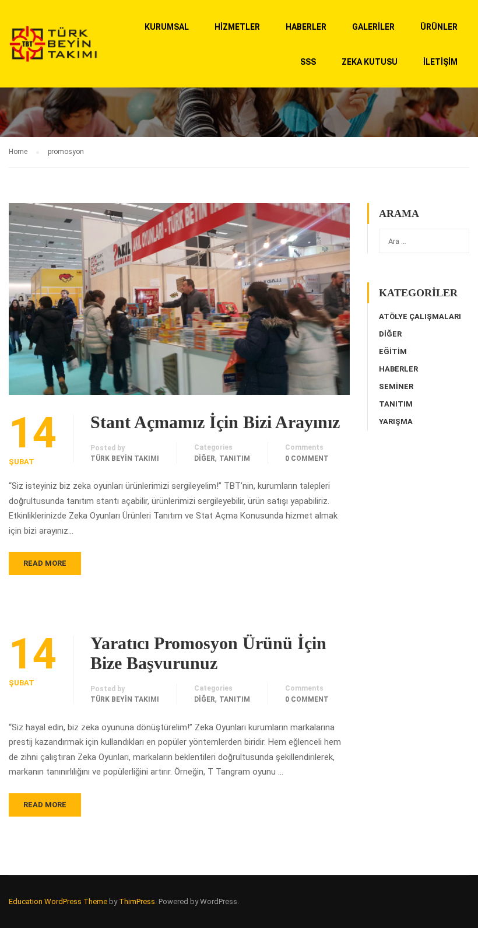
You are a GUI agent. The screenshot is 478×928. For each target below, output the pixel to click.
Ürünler (439, 26)
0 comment (307, 458)
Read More (44, 563)
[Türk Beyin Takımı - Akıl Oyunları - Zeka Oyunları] (53, 49)
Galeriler (373, 26)
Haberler (306, 26)
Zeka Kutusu (370, 61)
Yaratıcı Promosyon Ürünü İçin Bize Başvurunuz (208, 653)
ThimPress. (138, 901)
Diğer (204, 458)
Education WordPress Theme (58, 901)
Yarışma (396, 421)
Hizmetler (237, 26)
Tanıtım (234, 458)
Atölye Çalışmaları (420, 316)
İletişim (440, 61)
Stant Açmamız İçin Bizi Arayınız (215, 422)
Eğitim (393, 351)
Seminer (396, 386)
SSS (308, 61)
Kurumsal (167, 26)
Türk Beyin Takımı (124, 458)
